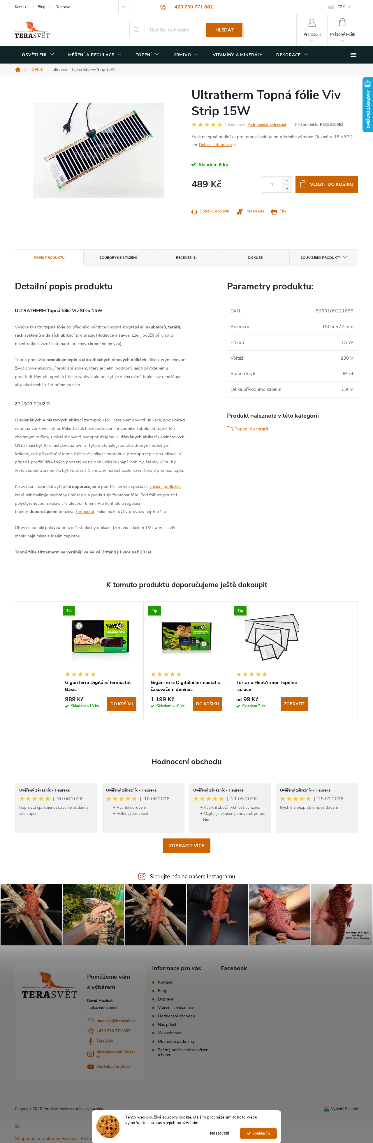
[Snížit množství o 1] (287, 188)
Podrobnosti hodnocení (266, 124)
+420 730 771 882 (113, 1031)
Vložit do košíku (331, 184)
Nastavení (219, 1133)
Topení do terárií (251, 429)
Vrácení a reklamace (176, 1007)
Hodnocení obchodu (186, 762)
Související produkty (320, 257)
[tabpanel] (101, 660)
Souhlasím (261, 1133)
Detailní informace (215, 144)
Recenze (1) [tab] (186, 257)
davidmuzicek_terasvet (116, 1054)
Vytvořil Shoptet (344, 1109)
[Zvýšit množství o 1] (287, 180)
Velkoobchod (170, 1033)
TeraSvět (104, 1041)
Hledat (224, 30)
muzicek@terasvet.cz (116, 1021)
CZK (341, 7)
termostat (85, 511)
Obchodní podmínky (176, 1041)
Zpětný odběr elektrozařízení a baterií (183, 1052)
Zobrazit (294, 704)
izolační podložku (165, 486)
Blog (41, 7)
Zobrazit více (186, 846)
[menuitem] (38, 55)
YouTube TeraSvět (113, 1066)
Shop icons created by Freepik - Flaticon (56, 1138)
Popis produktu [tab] (49, 257)
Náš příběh (167, 1024)
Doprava (62, 7)
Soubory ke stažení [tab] (118, 257)
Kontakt (21, 7)
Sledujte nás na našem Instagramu (192, 876)
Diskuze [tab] (255, 257)
